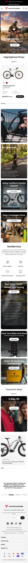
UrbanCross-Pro (9, 86)
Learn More (14, 45)
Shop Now (20, 96)
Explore (13, 61)
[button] (24, 310)
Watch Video (13, 368)
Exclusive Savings (14, 4)
